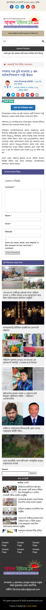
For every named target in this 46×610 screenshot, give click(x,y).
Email (8, 223)
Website (8, 231)
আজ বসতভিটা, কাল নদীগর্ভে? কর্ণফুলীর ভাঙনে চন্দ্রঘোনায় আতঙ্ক (23, 462)
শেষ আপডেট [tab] (23, 478)
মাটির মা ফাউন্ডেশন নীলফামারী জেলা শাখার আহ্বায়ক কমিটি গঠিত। (21, 430)
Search (5, 469)
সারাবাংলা (28, 64)
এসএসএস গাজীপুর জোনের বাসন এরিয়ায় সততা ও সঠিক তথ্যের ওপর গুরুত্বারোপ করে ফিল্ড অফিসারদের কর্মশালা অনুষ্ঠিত (22, 295)
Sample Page (5, 544)
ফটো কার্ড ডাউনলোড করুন (23, 107)
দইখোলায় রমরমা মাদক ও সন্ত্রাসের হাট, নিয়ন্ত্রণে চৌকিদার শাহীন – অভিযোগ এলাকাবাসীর (20, 396)
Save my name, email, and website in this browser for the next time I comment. (22, 245)
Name (8, 215)
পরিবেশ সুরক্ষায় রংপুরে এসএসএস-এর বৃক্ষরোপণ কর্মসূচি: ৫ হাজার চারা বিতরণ (20, 361)
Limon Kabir (31, 606)
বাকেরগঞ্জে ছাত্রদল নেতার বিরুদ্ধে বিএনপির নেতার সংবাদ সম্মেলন (30, 501)
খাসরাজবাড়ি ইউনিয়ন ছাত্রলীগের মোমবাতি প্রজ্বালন (21, 329)
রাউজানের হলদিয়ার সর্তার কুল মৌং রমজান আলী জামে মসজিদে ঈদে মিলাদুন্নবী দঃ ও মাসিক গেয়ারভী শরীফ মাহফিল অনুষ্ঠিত (23, 491)
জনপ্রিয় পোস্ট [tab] (23, 482)
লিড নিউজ (19, 64)
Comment (10, 187)
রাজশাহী (11, 64)
